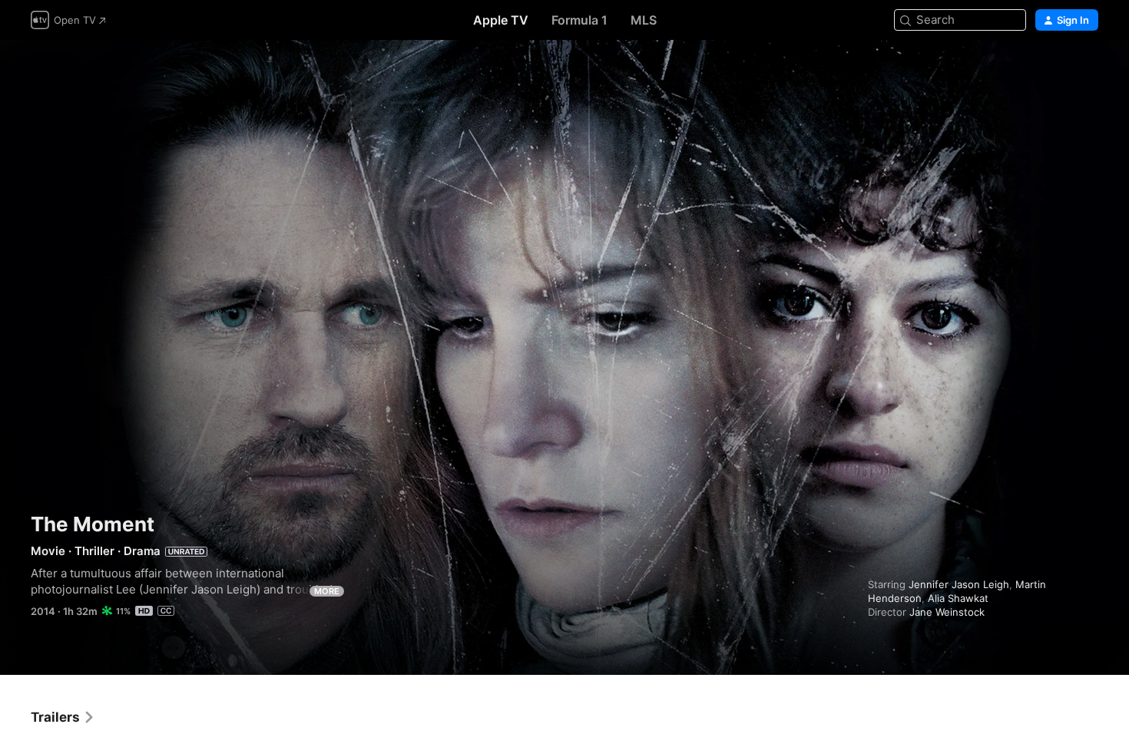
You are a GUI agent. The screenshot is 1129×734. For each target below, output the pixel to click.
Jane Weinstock (947, 612)
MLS (644, 20)
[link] (63, 717)
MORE (326, 591)
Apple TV (500, 20)
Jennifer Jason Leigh (959, 584)
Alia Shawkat (958, 598)
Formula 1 (579, 20)
